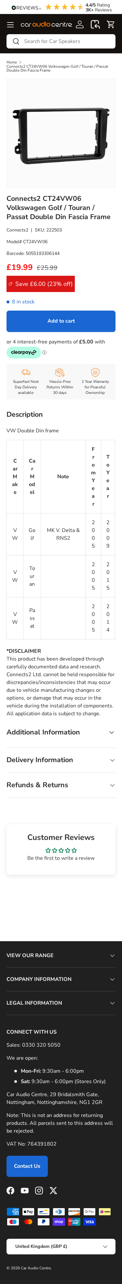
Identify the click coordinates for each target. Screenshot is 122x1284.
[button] (95, 24)
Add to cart (61, 321)
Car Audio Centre (36, 1268)
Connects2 (17, 230)
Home (12, 62)
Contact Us (27, 1166)
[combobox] (61, 41)
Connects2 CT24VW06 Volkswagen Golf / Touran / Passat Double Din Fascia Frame (57, 68)
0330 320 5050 (41, 1045)
